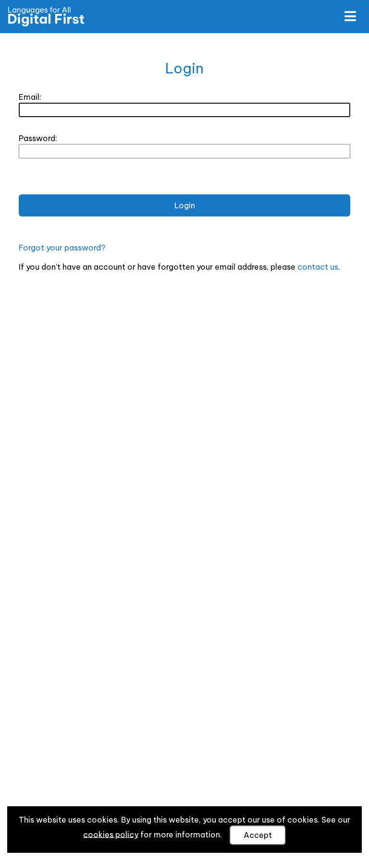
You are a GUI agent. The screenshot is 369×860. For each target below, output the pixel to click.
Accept (258, 835)
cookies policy (110, 834)
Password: (38, 138)
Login (184, 205)
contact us (317, 267)
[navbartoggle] (349, 16)
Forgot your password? (62, 247)
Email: (30, 97)
